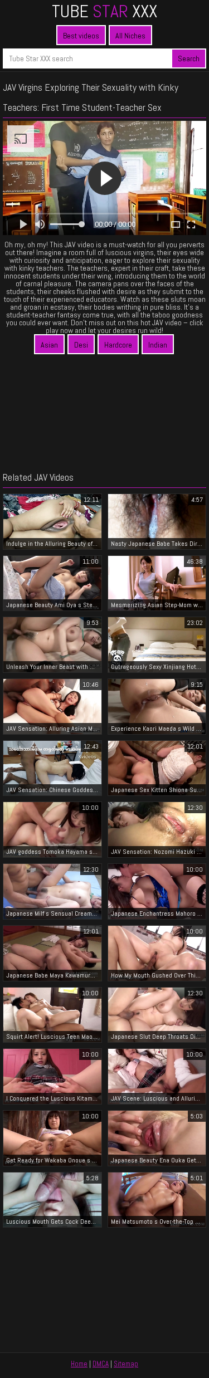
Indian (157, 345)
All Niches (130, 36)
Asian (49, 345)
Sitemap (126, 1364)
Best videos (81, 36)
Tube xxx (104, 11)
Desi (81, 345)
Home (79, 1364)
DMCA (101, 1364)
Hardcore (118, 345)
